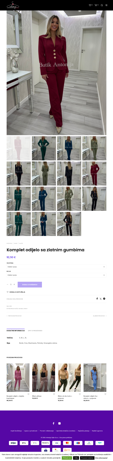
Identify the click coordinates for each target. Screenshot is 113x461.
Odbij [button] (76, 458)
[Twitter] (101, 299)
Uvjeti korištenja (16, 431)
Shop (15, 243)
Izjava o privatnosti (30, 431)
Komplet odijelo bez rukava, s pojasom (90, 397)
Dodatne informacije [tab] (16, 331)
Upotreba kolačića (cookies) (65, 431)
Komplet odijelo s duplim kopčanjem (15, 397)
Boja (9, 271)
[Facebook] (98, 299)
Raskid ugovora (97, 431)
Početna (9, 243)
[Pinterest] (104, 299)
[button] (90, 5)
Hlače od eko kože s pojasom (65, 397)
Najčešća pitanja (83, 431)
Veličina (10, 263)
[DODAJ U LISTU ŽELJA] (28, 394)
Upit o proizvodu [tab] (35, 331)
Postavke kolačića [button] (87, 458)
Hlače (21, 243)
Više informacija (101, 458)
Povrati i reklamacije (47, 431)
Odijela (20, 308)
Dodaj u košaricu (29, 285)
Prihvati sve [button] (67, 458)
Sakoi (25, 308)
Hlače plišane (36, 396)
